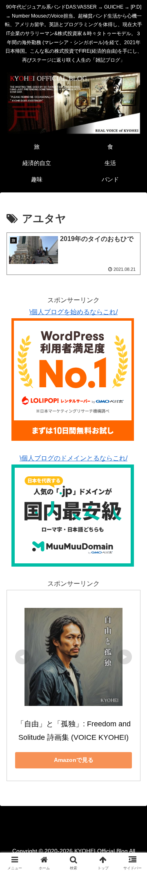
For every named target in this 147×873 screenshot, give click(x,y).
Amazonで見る (74, 760)
